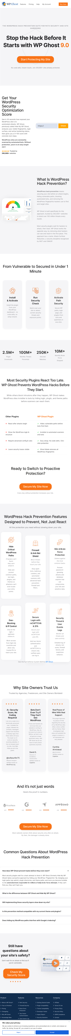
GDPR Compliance (60, 1014)
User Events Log (24, 1018)
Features (23, 4)
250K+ (43, 352)
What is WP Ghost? (7, 1002)
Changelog (5, 1011)
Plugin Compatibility (42, 1005)
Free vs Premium (7, 1005)
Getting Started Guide (43, 1002)
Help (38, 4)
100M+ (25, 352)
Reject (18, 1032)
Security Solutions (42, 1017)
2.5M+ (8, 352)
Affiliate (57, 1002)
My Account (46, 4)
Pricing (31, 4)
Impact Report (41, 1014)
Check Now (63, 126)
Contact (57, 1017)
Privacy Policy (58, 1008)
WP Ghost (49, 662)
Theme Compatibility (43, 1008)
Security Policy (59, 1011)
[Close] (69, 1022)
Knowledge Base (7, 1017)
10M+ (60, 351)
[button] (56, 963)
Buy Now (63, 4)
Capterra (32, 762)
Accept (52, 1032)
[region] (35, 1028)
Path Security (23, 1002)
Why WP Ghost (6, 1014)
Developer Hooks (42, 1011)
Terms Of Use (59, 1005)
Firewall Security (24, 1005)
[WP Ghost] (10, 4)
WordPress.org (10, 764)
